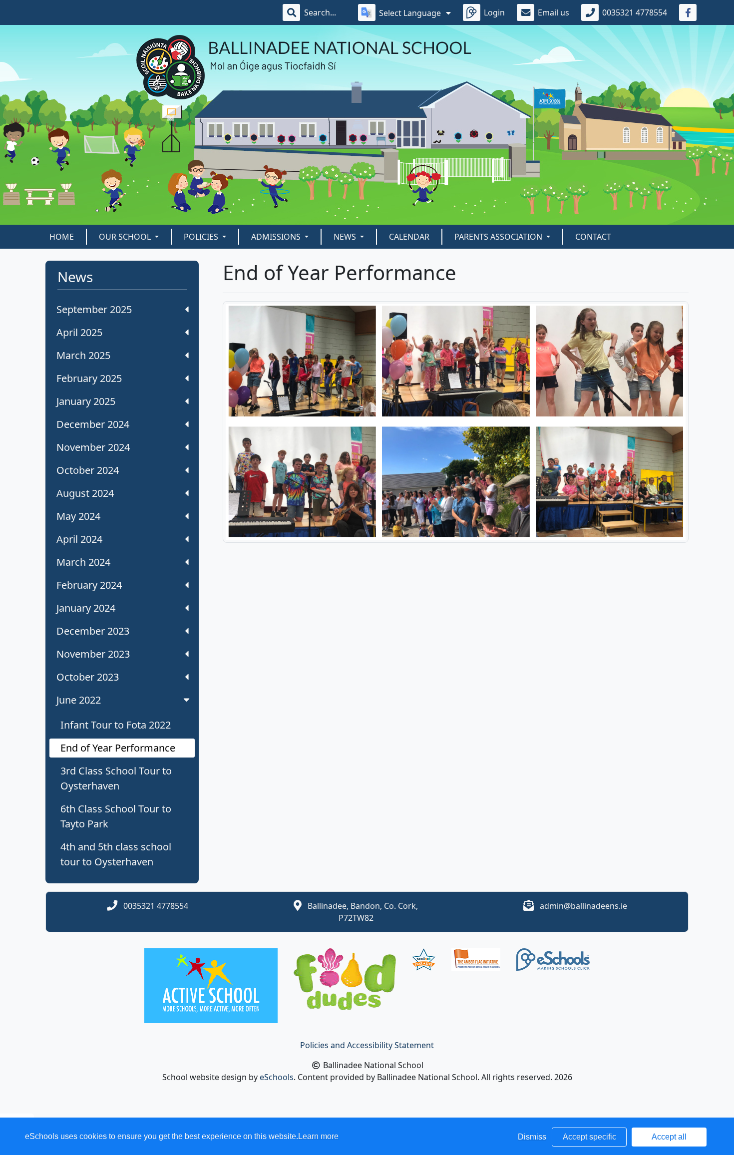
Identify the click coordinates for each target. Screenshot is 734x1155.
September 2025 (94, 309)
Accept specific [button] (589, 1137)
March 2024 (83, 562)
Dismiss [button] (532, 1137)
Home (61, 236)
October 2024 (87, 470)
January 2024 (85, 608)
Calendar (409, 236)
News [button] (346, 236)
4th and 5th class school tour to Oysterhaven (115, 854)
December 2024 (92, 424)
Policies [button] (202, 236)
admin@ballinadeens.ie (583, 905)
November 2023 (93, 654)
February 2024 (89, 585)
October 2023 (87, 677)
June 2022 (78, 700)
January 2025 (85, 401)
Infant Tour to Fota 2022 (115, 725)
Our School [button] (126, 236)
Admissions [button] (277, 236)
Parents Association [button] (499, 236)
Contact (593, 236)
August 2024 (85, 493)
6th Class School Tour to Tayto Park (115, 816)
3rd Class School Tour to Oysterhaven (116, 778)
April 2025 (79, 332)
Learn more (318, 1136)
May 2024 (78, 516)
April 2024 (79, 539)
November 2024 (93, 447)
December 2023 (92, 631)
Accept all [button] (669, 1137)
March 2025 (83, 355)
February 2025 (89, 378)
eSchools (277, 1077)
